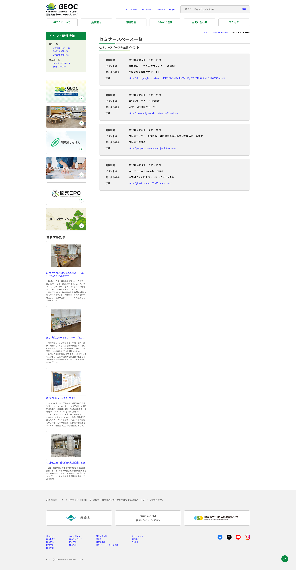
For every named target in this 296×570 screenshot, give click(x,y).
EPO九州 (72, 545)
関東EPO (49, 545)
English (172, 9)
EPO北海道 (50, 539)
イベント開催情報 (220, 32)
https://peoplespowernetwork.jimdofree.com (152, 148)
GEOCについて (61, 22)
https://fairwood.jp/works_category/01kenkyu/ (153, 113)
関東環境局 (100, 542)
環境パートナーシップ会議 (107, 545)
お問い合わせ (199, 22)
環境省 (98, 539)
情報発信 (131, 22)
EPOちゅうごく (75, 539)
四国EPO (72, 542)
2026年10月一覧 (61, 48)
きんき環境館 (74, 536)
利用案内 (161, 9)
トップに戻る (131, 9)
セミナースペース (61, 63)
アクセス (234, 22)
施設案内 (96, 22)
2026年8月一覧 (61, 55)
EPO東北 (49, 542)
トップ (206, 32)
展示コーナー (59, 66)
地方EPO (49, 536)
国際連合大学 (101, 536)
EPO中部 (49, 548)
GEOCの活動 (165, 22)
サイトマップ (147, 9)
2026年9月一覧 (61, 51)
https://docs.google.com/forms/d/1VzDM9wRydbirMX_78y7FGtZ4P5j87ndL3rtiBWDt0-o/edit (177, 78)
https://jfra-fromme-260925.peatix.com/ (150, 183)
